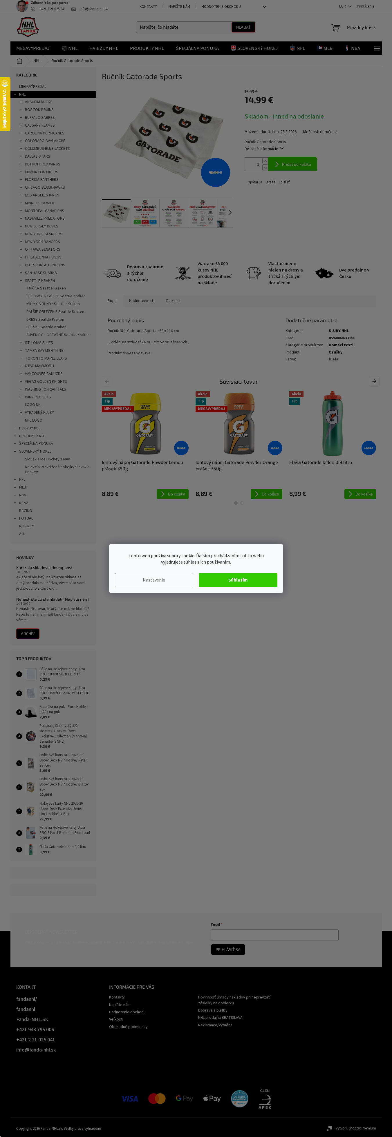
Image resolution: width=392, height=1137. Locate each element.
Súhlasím (238, 580)
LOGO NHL (33, 405)
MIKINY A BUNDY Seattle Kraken (53, 304)
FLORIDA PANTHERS (42, 180)
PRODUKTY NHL (32, 436)
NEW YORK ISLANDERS (43, 234)
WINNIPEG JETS (38, 397)
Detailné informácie (261, 149)
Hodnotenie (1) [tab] (142, 301)
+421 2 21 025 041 (35, 1039)
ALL (22, 534)
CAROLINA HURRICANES (44, 133)
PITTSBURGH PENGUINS (45, 265)
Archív (28, 633)
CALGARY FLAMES (40, 125)
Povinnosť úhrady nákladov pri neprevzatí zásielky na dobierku (234, 1000)
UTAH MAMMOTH (39, 366)
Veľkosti (116, 1019)
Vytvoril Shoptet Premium (356, 1128)
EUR (343, 6)
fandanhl (25, 1009)
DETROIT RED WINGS (42, 164)
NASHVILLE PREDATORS (45, 218)
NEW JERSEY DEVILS (41, 226)
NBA (22, 495)
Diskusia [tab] (173, 301)
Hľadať (243, 27)
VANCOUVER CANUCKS (44, 374)
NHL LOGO (33, 420)
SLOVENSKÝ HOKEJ (35, 451)
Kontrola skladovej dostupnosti (44, 567)
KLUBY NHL (339, 331)
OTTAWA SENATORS (42, 249)
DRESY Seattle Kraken (45, 319)
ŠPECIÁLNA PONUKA (36, 444)
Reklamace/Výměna (215, 1025)
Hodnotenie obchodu (221, 6)
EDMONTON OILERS (41, 172)
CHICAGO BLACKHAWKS (45, 187)
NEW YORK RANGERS (42, 242)
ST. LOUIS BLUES (39, 343)
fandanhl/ (26, 999)
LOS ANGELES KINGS (42, 195)
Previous (108, 381)
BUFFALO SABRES (40, 118)
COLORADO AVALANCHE (45, 141)
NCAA (23, 503)
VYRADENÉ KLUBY (39, 413)
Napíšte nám (179, 6)
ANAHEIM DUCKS (39, 102)
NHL (22, 94)
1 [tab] (236, 503)
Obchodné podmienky (128, 1027)
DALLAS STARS (37, 156)
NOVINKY (26, 526)
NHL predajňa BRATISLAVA (220, 1018)
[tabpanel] (145, 445)
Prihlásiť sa (228, 949)
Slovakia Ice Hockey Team (47, 459)
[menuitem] (32, 48)
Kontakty (148, 6)
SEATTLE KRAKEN (40, 281)
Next (375, 381)
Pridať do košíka (296, 164)
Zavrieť (283, 182)
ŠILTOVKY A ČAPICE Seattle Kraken (56, 296)
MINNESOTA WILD (39, 203)
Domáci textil (342, 345)
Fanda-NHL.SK (32, 1019)
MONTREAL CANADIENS (44, 211)
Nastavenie (154, 580)
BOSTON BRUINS (39, 110)
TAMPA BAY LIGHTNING (44, 351)
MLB (22, 487)
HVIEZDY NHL (29, 428)
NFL (22, 479)
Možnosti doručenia (320, 132)
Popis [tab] (113, 301)
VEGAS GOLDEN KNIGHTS (46, 382)
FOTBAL (26, 518)
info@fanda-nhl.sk (36, 1050)
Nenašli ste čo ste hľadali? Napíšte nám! (52, 599)
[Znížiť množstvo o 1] (265, 167)
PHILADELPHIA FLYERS (43, 257)
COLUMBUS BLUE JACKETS (47, 149)
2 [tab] (241, 503)
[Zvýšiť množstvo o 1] (265, 161)
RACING (25, 511)
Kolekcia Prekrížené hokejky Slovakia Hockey (57, 469)
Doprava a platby (212, 1010)
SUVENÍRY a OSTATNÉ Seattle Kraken (58, 335)
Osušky (335, 352)
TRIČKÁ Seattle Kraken (46, 288)
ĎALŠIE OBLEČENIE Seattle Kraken (55, 312)
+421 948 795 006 (35, 1029)
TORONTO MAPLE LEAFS (46, 358)
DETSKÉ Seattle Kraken (46, 327)
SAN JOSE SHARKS (41, 273)
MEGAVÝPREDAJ (32, 87)
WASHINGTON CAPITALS (45, 389)
